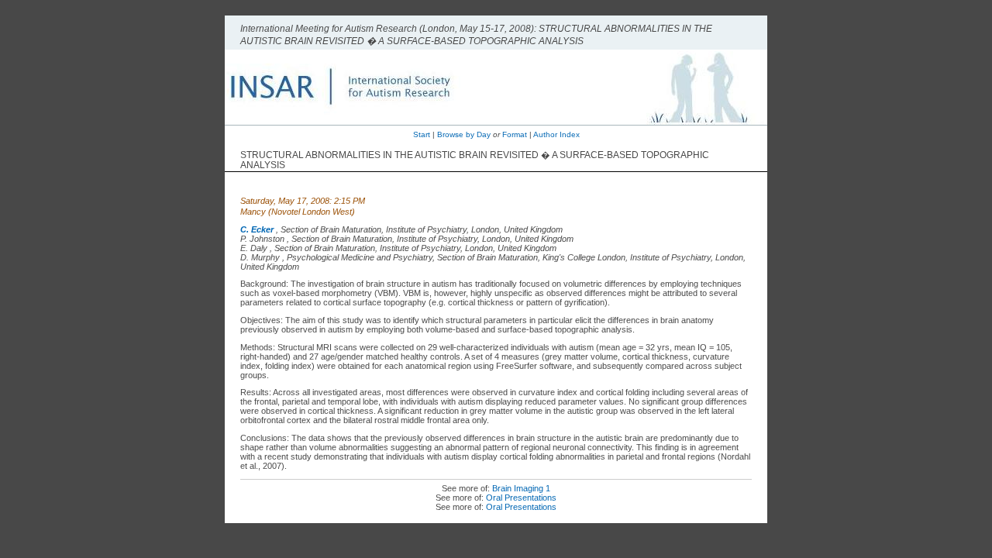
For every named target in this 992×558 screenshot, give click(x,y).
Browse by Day (464, 134)
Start (421, 134)
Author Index (556, 134)
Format (514, 134)
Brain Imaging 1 (521, 488)
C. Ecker (257, 229)
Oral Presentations (521, 497)
